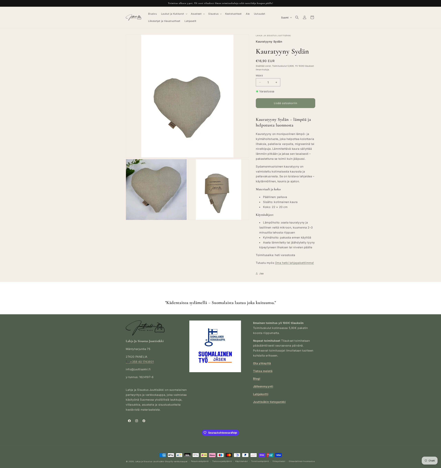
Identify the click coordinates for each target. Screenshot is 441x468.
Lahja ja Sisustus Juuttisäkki (149, 461)
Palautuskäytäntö (200, 461)
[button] (174, 13)
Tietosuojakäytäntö (222, 461)
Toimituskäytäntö (260, 461)
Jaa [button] (261, 273)
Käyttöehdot (241, 461)
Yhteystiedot (278, 461)
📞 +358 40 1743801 (140, 361)
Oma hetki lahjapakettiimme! (294, 262)
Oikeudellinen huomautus (302, 461)
